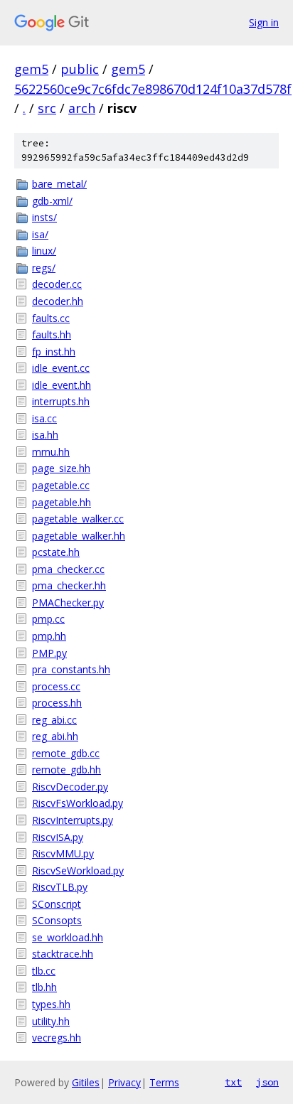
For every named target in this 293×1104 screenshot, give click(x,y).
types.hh (51, 1004)
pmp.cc (48, 619)
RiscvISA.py (57, 837)
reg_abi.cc (54, 720)
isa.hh (45, 434)
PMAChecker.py (68, 602)
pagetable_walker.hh (78, 535)
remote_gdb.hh (66, 769)
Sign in (264, 22)
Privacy (124, 1082)
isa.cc (44, 418)
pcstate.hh (56, 552)
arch (81, 108)
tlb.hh (44, 987)
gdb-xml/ (52, 201)
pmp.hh (49, 636)
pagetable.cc (61, 485)
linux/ (44, 250)
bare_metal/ (59, 184)
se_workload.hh (67, 937)
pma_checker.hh (69, 585)
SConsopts (57, 920)
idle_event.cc (61, 368)
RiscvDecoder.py (70, 786)
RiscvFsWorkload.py (77, 803)
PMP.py (49, 653)
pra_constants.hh (71, 669)
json (267, 1082)
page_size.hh (61, 468)
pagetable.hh (61, 502)
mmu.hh (51, 452)
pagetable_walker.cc (78, 518)
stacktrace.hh (62, 953)
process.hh (57, 702)
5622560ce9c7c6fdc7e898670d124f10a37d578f (153, 88)
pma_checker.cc (68, 569)
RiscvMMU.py (63, 853)
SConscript (56, 904)
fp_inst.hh (53, 351)
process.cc (56, 686)
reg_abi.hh (55, 736)
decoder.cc (57, 284)
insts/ (44, 217)
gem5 (31, 68)
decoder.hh (57, 301)
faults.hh (51, 334)
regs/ (43, 267)
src (47, 108)
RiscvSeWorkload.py (78, 870)
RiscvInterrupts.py (72, 820)
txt (233, 1082)
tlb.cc (43, 970)
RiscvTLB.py (59, 887)
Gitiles (86, 1082)
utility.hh (51, 1021)
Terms (164, 1082)
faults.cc (51, 318)
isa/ (40, 234)
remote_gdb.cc (66, 753)
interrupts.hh (61, 401)
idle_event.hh (61, 385)
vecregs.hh (56, 1037)
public (79, 68)
